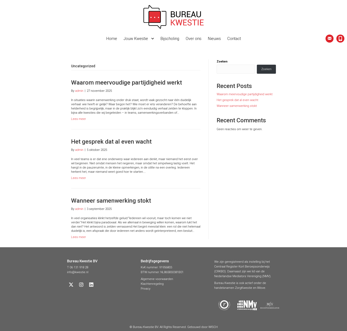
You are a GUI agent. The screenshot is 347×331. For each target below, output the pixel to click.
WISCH (213, 327)
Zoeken (222, 61)
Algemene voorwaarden (157, 279)
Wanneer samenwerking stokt (111, 200)
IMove (261, 288)
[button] (330, 39)
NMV (266, 276)
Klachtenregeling (152, 284)
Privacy (145, 288)
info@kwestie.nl (77, 272)
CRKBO (220, 271)
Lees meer (78, 119)
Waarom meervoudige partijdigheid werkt (126, 82)
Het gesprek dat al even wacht (111, 141)
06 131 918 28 (79, 267)
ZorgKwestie (243, 288)
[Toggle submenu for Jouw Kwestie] (153, 39)
